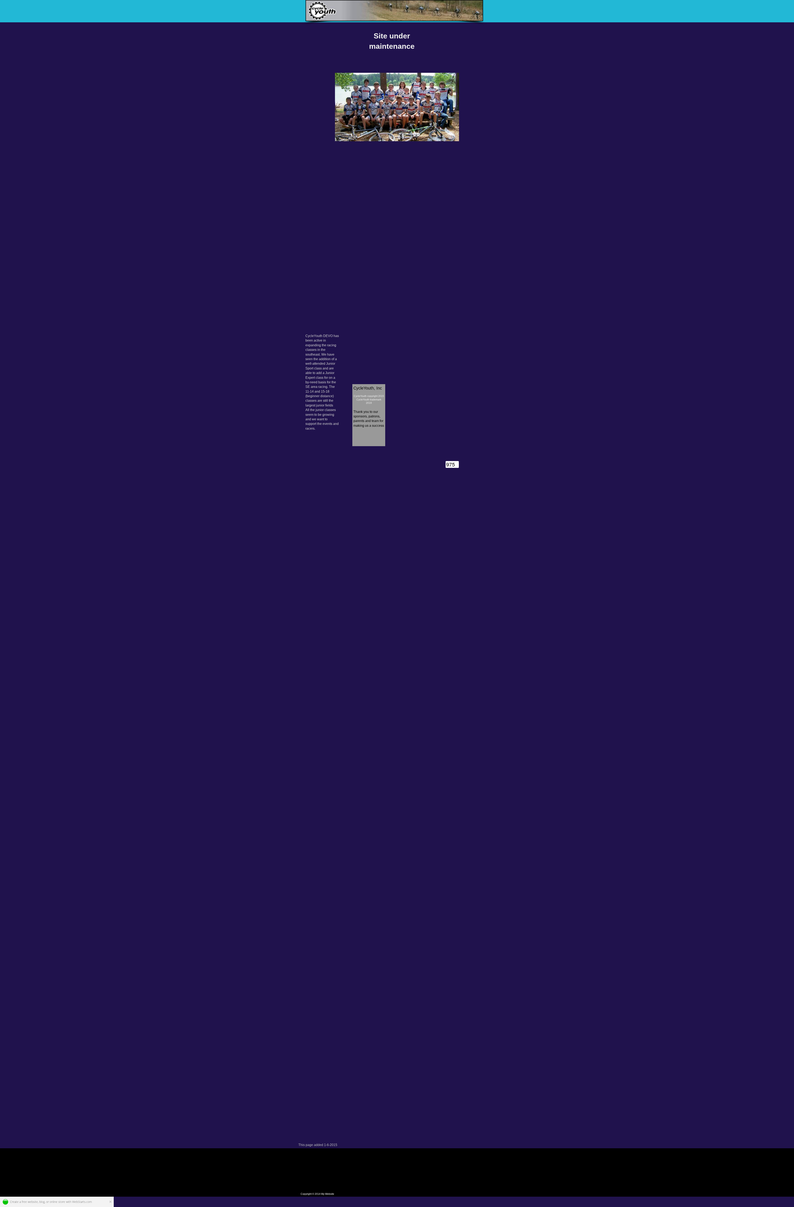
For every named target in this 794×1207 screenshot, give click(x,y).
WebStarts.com (82, 1202)
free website (30, 1202)
